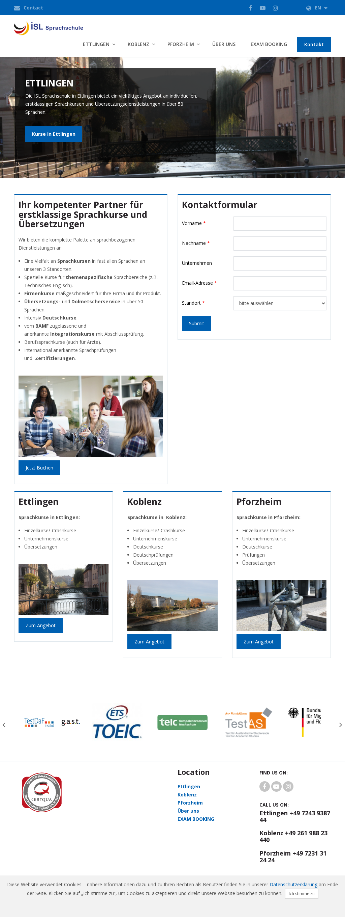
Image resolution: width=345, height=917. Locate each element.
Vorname (194, 223)
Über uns (224, 44)
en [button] (318, 7)
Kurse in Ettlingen (53, 134)
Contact (33, 7)
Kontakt (314, 44)
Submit (196, 323)
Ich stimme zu (302, 893)
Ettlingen (96, 44)
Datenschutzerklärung (293, 884)
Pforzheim (180, 44)
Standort (193, 303)
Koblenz (138, 44)
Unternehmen (197, 263)
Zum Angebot (41, 625)
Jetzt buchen (39, 467)
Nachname (196, 243)
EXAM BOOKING (269, 44)
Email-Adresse (199, 283)
